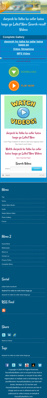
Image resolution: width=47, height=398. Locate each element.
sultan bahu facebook (9, 286)
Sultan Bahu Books (8, 205)
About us (5, 252)
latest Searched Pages (23, 158)
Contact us (5, 256)
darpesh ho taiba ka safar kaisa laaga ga (16, 295)
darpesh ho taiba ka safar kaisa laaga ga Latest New (23, 135)
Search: (7, 168)
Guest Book (6, 244)
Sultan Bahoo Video (8, 213)
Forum (4, 221)
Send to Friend (7, 341)
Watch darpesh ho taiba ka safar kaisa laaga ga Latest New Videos (23, 151)
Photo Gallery (6, 217)
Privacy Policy (6, 260)
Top (3, 197)
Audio (4, 209)
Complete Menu (7, 264)
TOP (43, 175)
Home (4, 201)
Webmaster (6, 248)
